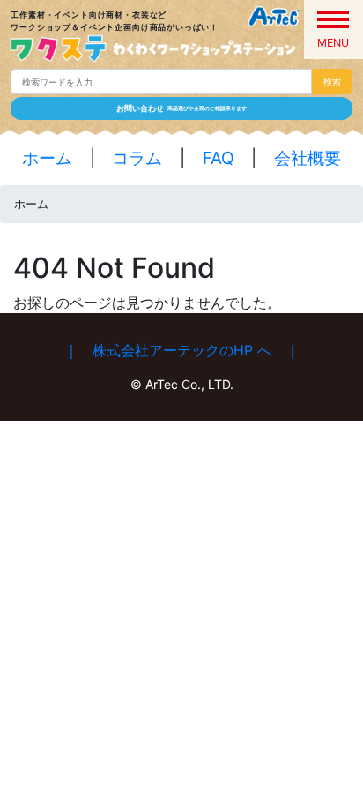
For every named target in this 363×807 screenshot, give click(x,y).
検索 (332, 81)
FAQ (218, 157)
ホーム (47, 157)
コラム (137, 157)
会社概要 (307, 157)
